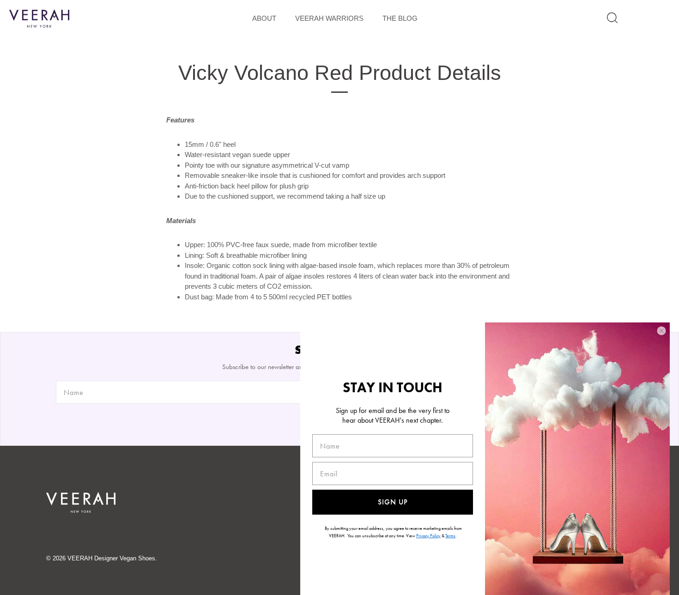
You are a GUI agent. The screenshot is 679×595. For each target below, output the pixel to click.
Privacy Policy (428, 536)
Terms (450, 536)
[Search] (612, 17)
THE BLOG (400, 18)
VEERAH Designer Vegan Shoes (111, 558)
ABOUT (264, 18)
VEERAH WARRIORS (329, 18)
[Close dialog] (661, 330)
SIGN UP (393, 502)
